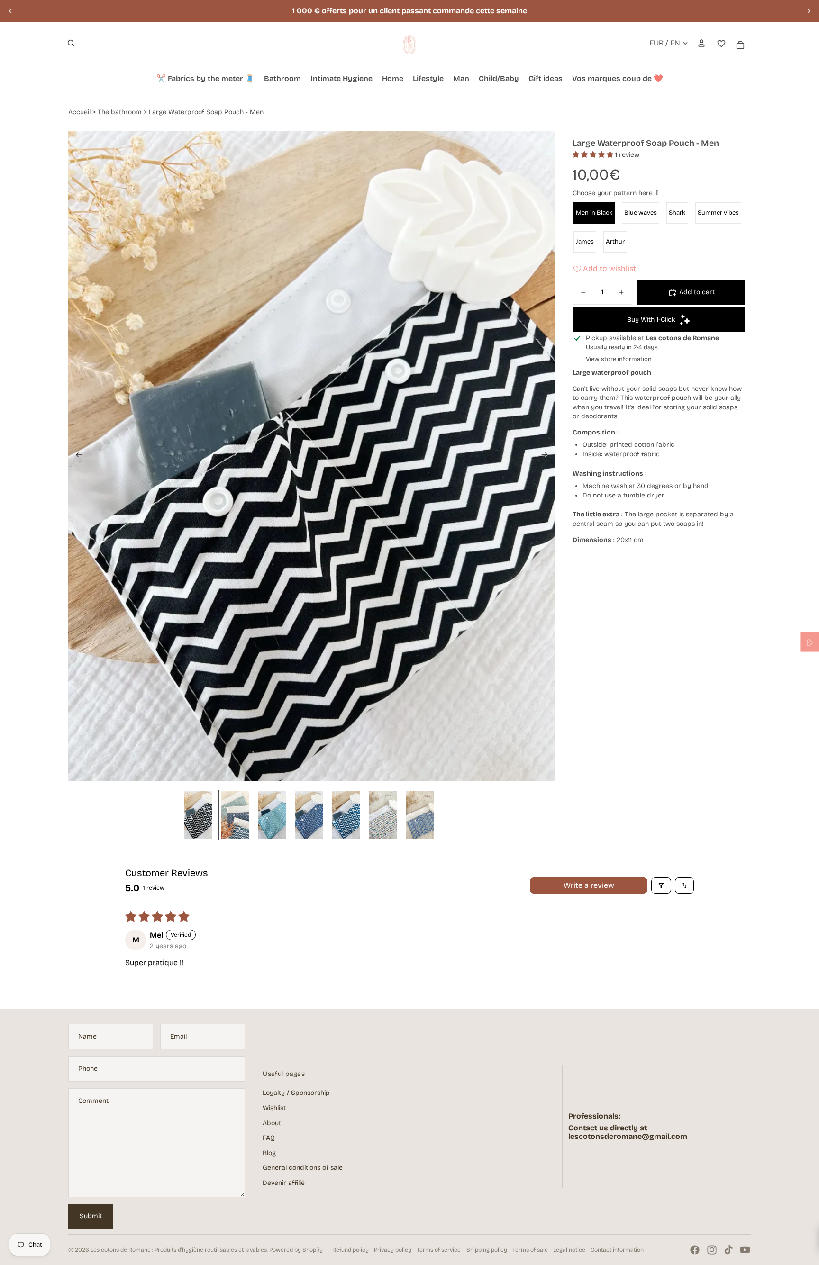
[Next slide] (808, 10)
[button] (594, 155)
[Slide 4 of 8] (312, 815)
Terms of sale (530, 1250)
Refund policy (350, 1250)
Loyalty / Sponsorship (296, 1093)
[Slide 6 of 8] (386, 815)
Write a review (589, 885)
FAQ (269, 1138)
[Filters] (661, 885)
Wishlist (274, 1108)
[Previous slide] (10, 10)
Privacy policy (392, 1250)
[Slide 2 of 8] (238, 815)
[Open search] (71, 43)
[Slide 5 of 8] (349, 815)
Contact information (617, 1250)
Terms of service (439, 1250)
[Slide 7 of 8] (423, 815)
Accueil (79, 112)
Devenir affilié (284, 1183)
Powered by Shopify (296, 1250)
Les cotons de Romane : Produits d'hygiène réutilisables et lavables (179, 1250)
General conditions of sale (303, 1168)
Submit (91, 1216)
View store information (619, 359)
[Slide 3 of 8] (275, 815)
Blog (269, 1153)
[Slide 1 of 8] (201, 815)
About (272, 1123)
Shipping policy (486, 1250)
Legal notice (569, 1250)
